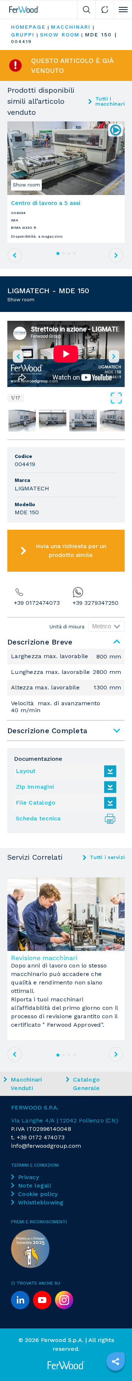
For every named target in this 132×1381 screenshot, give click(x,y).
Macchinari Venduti (26, 1083)
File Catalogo (35, 802)
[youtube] (42, 1300)
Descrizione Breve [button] (39, 642)
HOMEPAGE (28, 27)
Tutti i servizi (107, 857)
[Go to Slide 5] (113, 420)
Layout (26, 770)
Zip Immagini (35, 786)
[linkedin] (20, 1300)
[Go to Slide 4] (83, 420)
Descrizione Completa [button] (47, 730)
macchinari (71, 27)
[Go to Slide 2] (22, 420)
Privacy (28, 1177)
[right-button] (114, 356)
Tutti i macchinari (110, 101)
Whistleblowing (41, 1202)
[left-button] (18, 356)
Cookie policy (38, 1193)
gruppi (23, 35)
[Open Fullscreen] (74, 398)
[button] (66, 354)
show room (60, 35)
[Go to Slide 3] (52, 420)
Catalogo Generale (86, 1083)
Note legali (34, 1185)
